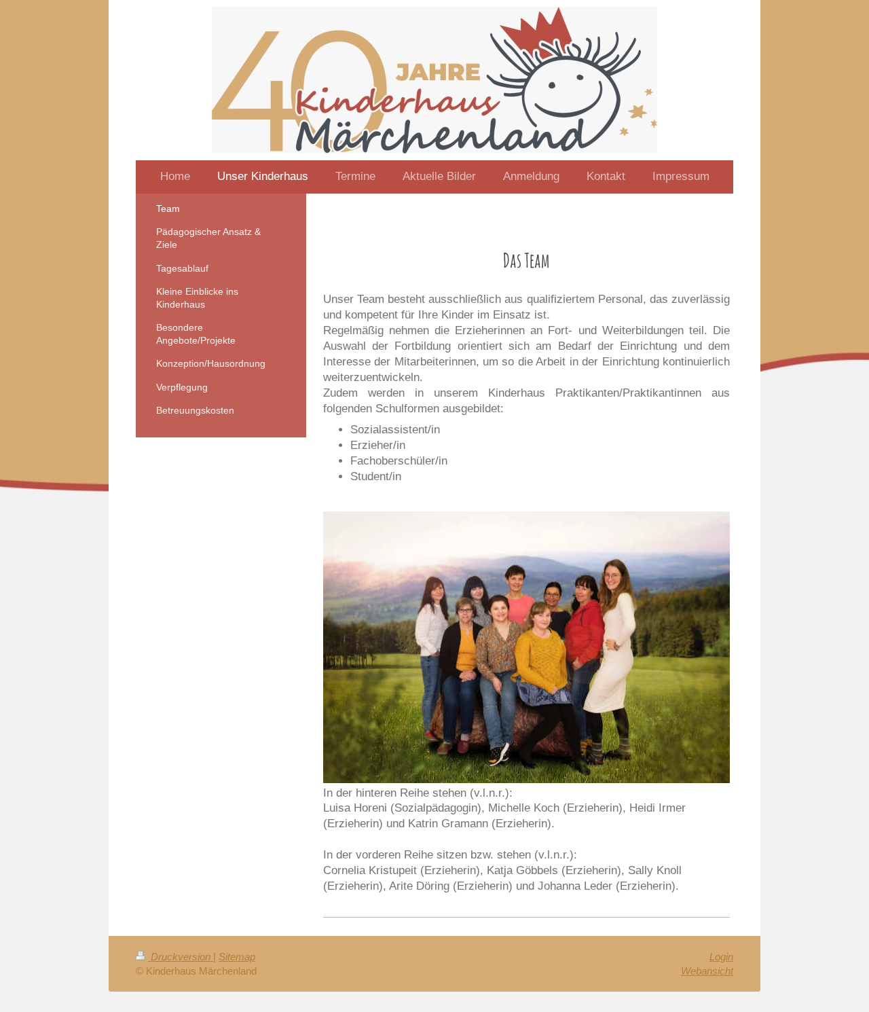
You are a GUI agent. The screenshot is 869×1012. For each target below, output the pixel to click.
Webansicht (707, 971)
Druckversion (180, 956)
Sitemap (237, 956)
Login (721, 956)
